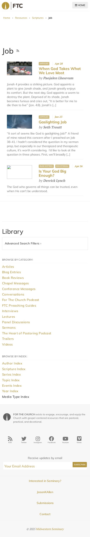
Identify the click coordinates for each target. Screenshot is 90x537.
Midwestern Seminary (50, 529)
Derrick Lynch (54, 180)
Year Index (10, 391)
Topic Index (11, 380)
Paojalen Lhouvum (58, 78)
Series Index (11, 374)
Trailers (8, 339)
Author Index (12, 363)
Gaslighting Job (53, 122)
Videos (7, 344)
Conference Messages (19, 289)
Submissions (45, 503)
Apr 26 (78, 166)
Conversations (13, 294)
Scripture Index (14, 369)
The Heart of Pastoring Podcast (26, 333)
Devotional (62, 166)
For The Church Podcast (20, 300)
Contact (45, 514)
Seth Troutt (52, 127)
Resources (21, 17)
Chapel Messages (15, 283)
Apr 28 (59, 63)
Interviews (10, 311)
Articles (44, 63)
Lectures (8, 317)
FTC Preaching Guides (19, 305)
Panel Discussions (16, 322)
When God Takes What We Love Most (60, 70)
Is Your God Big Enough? (52, 173)
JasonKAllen (45, 492)
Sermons (8, 328)
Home (81, 5)
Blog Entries (46, 166)
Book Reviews (13, 278)
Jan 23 (58, 116)
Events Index (12, 386)
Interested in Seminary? (45, 481)
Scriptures (38, 17)
